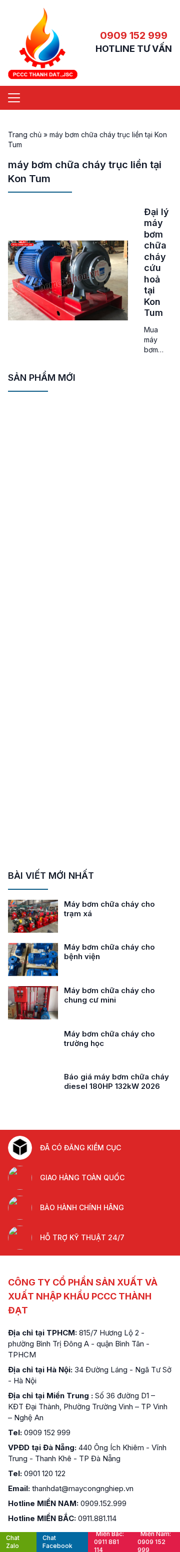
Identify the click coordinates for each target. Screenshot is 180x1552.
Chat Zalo (13, 1542)
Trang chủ (25, 134)
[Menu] (14, 97)
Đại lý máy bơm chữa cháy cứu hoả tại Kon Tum (156, 262)
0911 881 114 (109, 1542)
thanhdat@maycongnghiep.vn (83, 1488)
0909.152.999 (103, 1503)
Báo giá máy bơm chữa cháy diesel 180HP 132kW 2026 (116, 1081)
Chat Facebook (57, 1542)
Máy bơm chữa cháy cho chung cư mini (109, 995)
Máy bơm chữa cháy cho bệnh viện (109, 951)
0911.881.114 (97, 1518)
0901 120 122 (45, 1473)
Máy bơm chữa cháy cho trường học (109, 1038)
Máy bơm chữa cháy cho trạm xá (109, 908)
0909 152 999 (134, 35)
